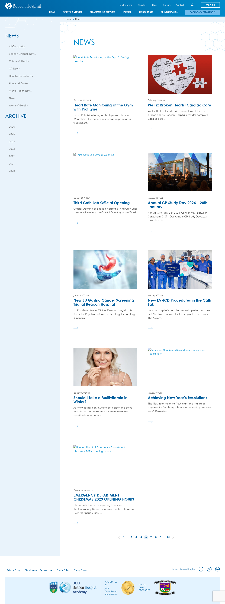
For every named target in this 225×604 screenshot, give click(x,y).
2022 (12, 156)
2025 (12, 134)
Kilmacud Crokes (19, 83)
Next (173, 537)
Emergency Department (202, 12)
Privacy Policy (13, 569)
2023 (12, 148)
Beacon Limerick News (22, 53)
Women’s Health (18, 105)
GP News (14, 68)
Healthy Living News (21, 76)
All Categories (17, 46)
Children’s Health (19, 61)
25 (168, 537)
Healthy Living (125, 4)
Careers (167, 4)
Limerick (127, 12)
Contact (180, 4)
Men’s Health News (20, 90)
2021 (11, 163)
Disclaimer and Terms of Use (38, 569)
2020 (12, 171)
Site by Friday (80, 569)
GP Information (169, 12)
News (154, 4)
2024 (12, 141)
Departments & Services (102, 12)
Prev (119, 537)
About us (142, 4)
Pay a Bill (210, 5)
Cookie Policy (63, 569)
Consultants (146, 12)
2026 (12, 126)
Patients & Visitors (72, 12)
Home (52, 12)
